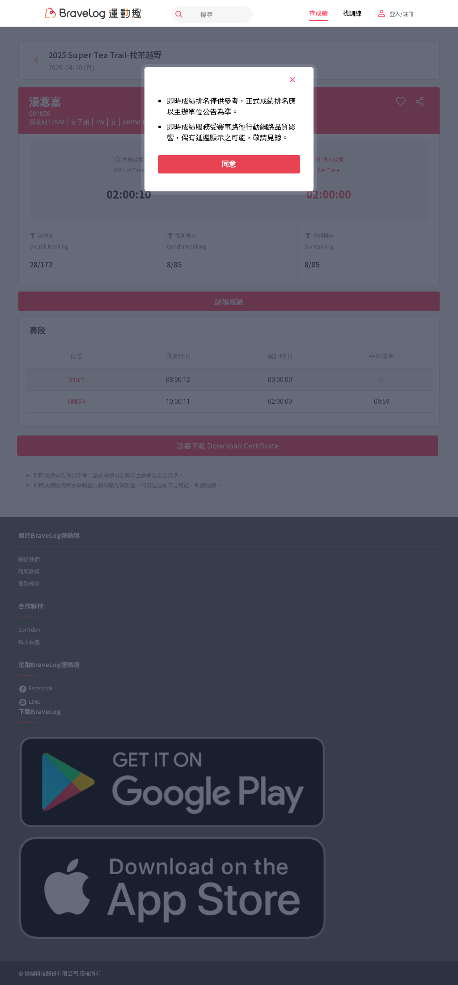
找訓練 (352, 12)
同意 (229, 164)
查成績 (318, 12)
